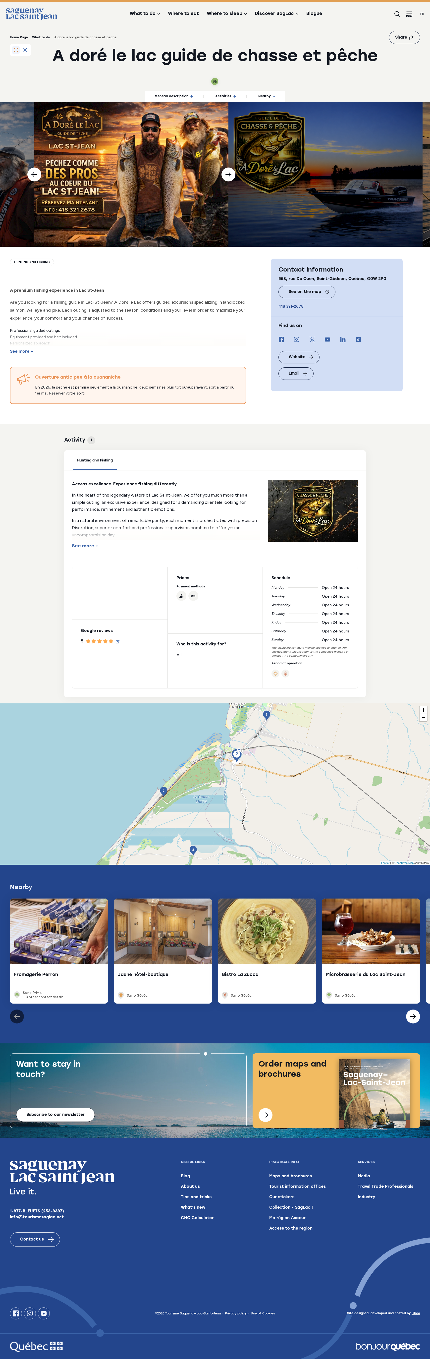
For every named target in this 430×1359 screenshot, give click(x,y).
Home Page (19, 37)
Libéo (416, 1313)
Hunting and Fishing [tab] (95, 460)
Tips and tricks (196, 1197)
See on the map (305, 292)
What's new (193, 1208)
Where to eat (183, 14)
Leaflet (385, 863)
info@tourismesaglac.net (37, 1217)
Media (364, 1176)
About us (190, 1187)
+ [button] (423, 710)
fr (422, 14)
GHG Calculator (197, 1218)
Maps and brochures (290, 1176)
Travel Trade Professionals (385, 1187)
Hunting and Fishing (32, 262)
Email (294, 374)
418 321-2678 (291, 306)
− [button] (423, 717)
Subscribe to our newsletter (55, 1115)
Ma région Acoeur (287, 1218)
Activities (223, 96)
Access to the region (291, 1229)
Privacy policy (236, 1313)
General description (171, 96)
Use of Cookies (263, 1313)
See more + (21, 352)
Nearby (264, 96)
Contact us (32, 1240)
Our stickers (281, 1197)
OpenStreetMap (404, 863)
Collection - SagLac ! (291, 1208)
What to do (41, 37)
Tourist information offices (297, 1187)
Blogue (314, 14)
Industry (366, 1197)
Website (297, 357)
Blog (185, 1176)
